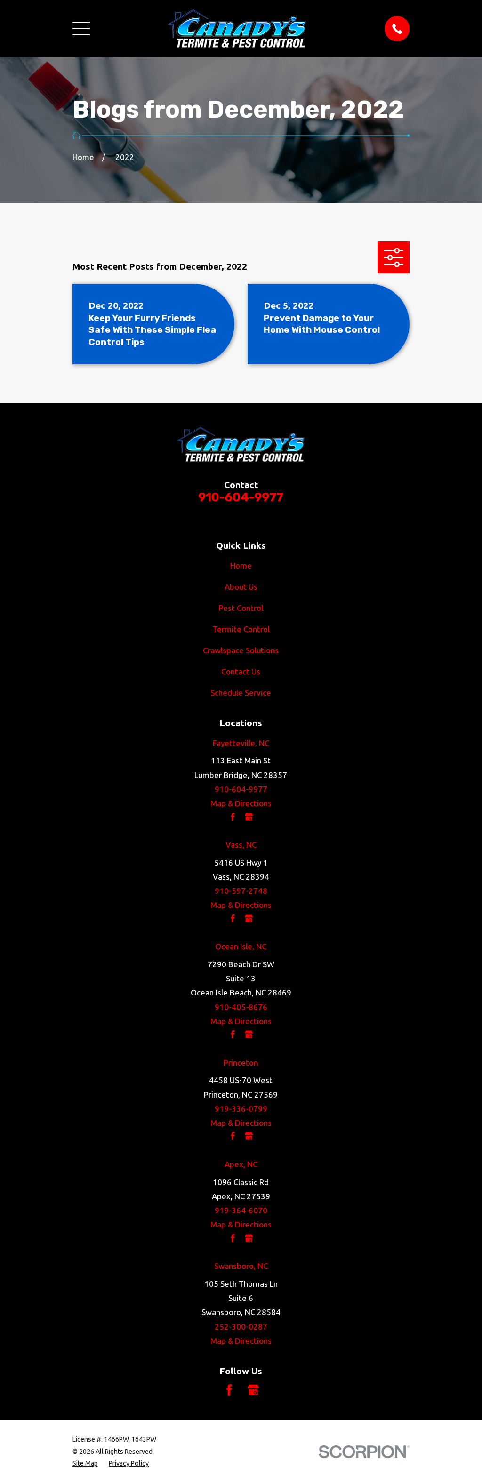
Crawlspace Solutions (241, 650)
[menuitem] (85, 1463)
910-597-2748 (241, 890)
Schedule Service (240, 692)
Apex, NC (241, 1164)
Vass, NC (241, 844)
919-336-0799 (241, 1108)
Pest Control (241, 607)
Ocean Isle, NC (240, 946)
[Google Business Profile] (253, 1390)
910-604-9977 (240, 497)
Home (241, 565)
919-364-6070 (241, 1210)
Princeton (241, 1062)
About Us (241, 586)
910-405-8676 (241, 1007)
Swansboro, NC (241, 1265)
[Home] (237, 28)
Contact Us (240, 671)
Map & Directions (241, 803)
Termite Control (241, 629)
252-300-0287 (241, 1326)
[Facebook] (229, 1390)
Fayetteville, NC (241, 742)
